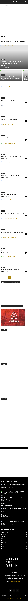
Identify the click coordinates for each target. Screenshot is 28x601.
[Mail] (17, 590)
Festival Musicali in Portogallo (11, 157)
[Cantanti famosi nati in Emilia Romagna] (4, 511)
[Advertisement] (14, 21)
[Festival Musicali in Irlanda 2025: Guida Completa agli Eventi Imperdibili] (14, 57)
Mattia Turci (13, 597)
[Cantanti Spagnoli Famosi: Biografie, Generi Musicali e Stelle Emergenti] (4, 523)
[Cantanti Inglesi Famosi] (14, 243)
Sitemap (8, 598)
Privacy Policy (18, 598)
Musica (2, 59)
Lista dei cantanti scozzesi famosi (12, 232)
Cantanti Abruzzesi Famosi (9, 138)
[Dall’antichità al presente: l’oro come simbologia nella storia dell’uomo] (4, 487)
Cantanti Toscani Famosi (9, 119)
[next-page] (18, 277)
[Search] (26, 2)
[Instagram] (14, 590)
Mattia (2, 67)
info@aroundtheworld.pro (16, 581)
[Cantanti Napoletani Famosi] (14, 186)
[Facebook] (10, 590)
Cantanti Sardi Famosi (8, 100)
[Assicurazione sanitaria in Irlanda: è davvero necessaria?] (4, 493)
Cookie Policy (13, 598)
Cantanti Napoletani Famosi (10, 194)
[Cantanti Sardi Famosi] (14, 92)
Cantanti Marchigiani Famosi (10, 175)
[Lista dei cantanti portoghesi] (14, 262)
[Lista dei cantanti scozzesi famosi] (14, 224)
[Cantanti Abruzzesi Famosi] (14, 130)
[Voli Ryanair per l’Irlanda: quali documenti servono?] (4, 500)
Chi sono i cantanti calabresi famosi (12, 213)
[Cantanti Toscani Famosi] (14, 111)
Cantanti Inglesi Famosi (8, 251)
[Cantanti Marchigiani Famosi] (14, 167)
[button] (2, 2)
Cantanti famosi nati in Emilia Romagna (17, 508)
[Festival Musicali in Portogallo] (14, 149)
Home (2, 5)
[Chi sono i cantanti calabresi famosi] (14, 205)
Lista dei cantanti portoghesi (10, 270)
